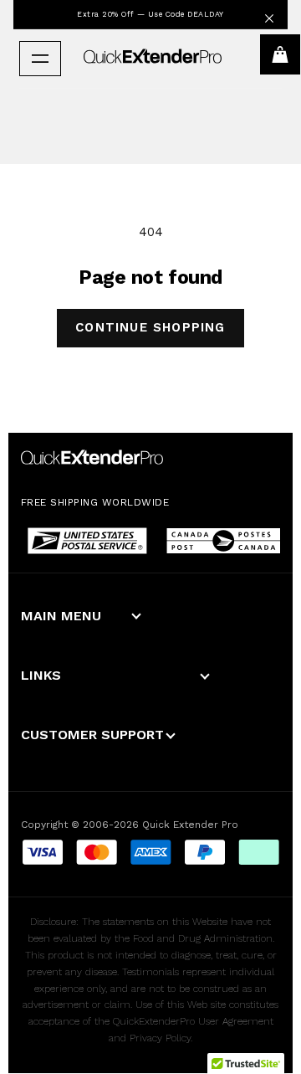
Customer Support (92, 735)
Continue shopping (150, 327)
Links (41, 675)
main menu (61, 616)
